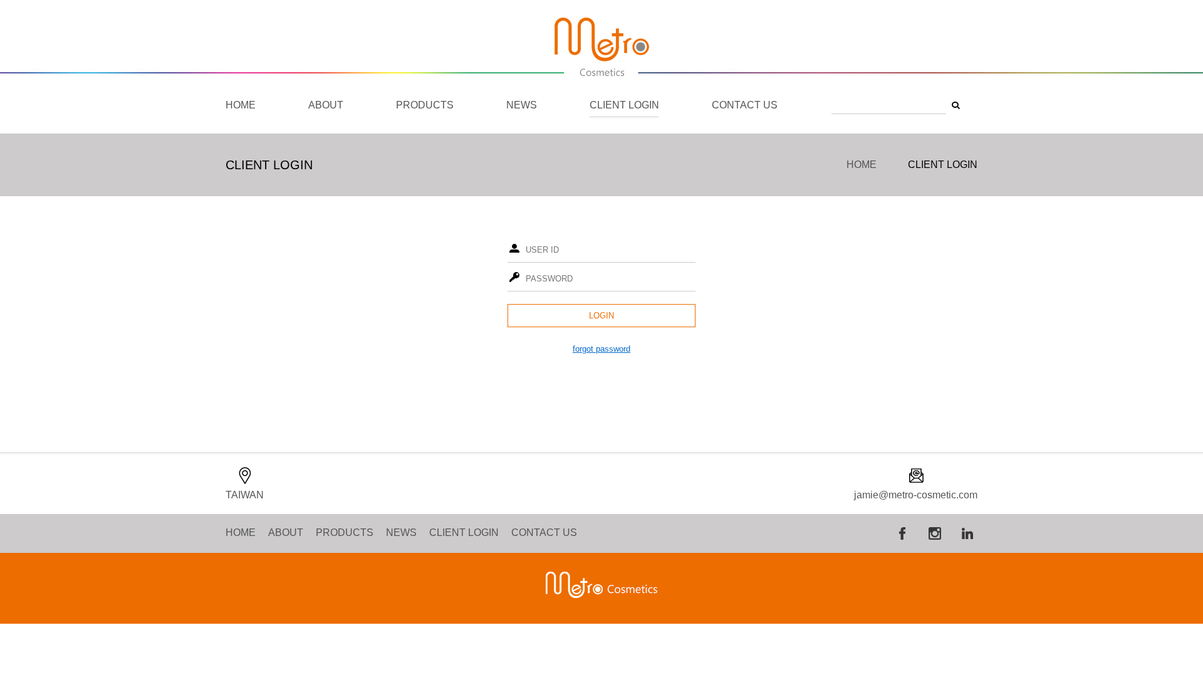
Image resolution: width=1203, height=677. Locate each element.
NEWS (521, 105)
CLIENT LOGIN (624, 105)
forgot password (601, 349)
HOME (241, 105)
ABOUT (325, 105)
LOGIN (601, 315)
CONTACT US (745, 105)
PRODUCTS (425, 105)
